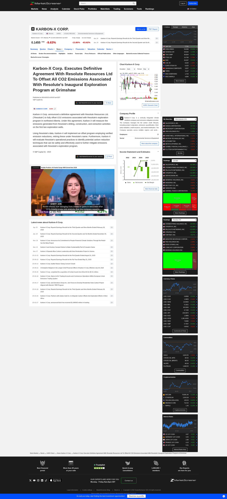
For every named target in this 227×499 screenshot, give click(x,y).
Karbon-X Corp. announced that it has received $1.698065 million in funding (64, 302)
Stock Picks (79, 9)
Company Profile (127, 114)
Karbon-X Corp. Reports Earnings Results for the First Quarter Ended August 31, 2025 (67, 255)
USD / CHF (167, 326)
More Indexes (180, 81)
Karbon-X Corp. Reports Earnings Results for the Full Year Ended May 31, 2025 (65, 259)
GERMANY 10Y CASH (172, 437)
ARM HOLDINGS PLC (172, 131)
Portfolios (92, 9)
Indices (167, 27)
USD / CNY (167, 310)
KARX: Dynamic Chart (150, 105)
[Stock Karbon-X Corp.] (54, 109)
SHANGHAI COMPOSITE (173, 68)
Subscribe (192, 3)
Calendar (66, 9)
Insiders (70, 53)
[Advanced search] (133, 3)
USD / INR (167, 307)
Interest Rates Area (180, 449)
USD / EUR (167, 296)
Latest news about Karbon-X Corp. (47, 222)
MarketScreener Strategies (40, 57)
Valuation (91, 49)
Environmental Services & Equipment (147, 138)
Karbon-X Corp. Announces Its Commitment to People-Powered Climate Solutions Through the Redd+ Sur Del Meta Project (73, 242)
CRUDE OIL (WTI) (169, 358)
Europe (175, 27)
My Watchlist (168, 119)
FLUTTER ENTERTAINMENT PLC (176, 149)
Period (139, 69)
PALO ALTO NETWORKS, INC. (175, 170)
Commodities (168, 337)
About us (117, 490)
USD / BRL (167, 305)
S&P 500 (168, 46)
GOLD (166, 355)
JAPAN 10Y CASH (171, 440)
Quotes (43, 49)
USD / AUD (167, 316)
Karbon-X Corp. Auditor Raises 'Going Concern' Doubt (57, 264)
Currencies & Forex (180, 331)
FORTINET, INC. (170, 235)
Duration (122, 69)
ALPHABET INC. (170, 141)
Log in (183, 3)
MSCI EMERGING (171, 74)
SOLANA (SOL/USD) (172, 400)
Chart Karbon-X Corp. (130, 64)
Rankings (149, 9)
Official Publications (104, 53)
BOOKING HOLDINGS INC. (174, 250)
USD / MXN (167, 302)
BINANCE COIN (170, 403)
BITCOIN (168, 395)
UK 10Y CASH (170, 445)
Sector (109, 49)
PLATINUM (167, 366)
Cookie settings (87, 490)
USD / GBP (167, 324)
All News (34, 53)
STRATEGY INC (170, 232)
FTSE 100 (168, 57)
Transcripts (79, 53)
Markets (34, 9)
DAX (166, 60)
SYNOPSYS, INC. (171, 173)
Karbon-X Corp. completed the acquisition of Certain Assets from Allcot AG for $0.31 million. (69, 272)
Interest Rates (168, 417)
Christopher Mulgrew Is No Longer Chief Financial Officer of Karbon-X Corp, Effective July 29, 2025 (72, 268)
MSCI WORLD (170, 76)
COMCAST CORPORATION (174, 247)
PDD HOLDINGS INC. (172, 242)
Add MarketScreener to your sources (90, 103)
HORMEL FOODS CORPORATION (176, 191)
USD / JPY (167, 313)
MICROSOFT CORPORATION (175, 129)
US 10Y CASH (170, 434)
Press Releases (90, 53)
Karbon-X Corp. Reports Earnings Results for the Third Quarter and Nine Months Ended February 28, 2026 (126, 38)
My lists (180, 153)
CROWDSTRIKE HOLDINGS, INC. (176, 167)
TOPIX (167, 71)
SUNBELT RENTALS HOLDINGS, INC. (177, 146)
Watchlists (105, 9)
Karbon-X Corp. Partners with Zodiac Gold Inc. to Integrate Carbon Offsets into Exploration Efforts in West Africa (73, 297)
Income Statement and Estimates (135, 152)
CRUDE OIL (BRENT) (170, 360)
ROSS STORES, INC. (172, 244)
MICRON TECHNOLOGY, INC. (175, 138)
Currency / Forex (169, 279)
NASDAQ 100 (169, 52)
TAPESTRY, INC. (170, 188)
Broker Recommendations (48, 53)
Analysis (54, 9)
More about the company (149, 143)
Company (68, 49)
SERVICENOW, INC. (172, 175)
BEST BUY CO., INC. (172, 185)
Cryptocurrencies (169, 377)
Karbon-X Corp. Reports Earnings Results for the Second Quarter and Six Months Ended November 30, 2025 (126, 42)
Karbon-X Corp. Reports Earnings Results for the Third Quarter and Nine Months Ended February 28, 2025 (72, 290)
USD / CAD (167, 299)
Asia (193, 27)
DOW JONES (169, 49)
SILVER (166, 363)
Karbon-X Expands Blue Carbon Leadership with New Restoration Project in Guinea (67, 251)
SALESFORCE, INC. (172, 123)
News (44, 9)
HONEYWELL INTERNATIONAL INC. (177, 136)
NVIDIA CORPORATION (173, 126)
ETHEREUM (169, 397)
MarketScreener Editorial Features (137, 53)
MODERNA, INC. (170, 183)
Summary (34, 49)
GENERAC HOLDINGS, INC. (174, 180)
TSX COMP (169, 54)
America (184, 27)
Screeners (128, 9)
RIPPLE (167, 406)
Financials (80, 49)
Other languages (118, 53)
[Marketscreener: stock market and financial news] (45, 3)
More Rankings (180, 213)
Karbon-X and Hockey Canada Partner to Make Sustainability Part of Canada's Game (67, 247)
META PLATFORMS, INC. (173, 144)
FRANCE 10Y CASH (172, 442)
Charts (50, 49)
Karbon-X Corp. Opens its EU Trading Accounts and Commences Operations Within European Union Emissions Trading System (72, 277)
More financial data (151, 189)
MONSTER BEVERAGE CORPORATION (177, 239)
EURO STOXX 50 (171, 65)
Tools (139, 9)
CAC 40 (167, 63)
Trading (116, 9)
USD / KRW (167, 318)
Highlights (62, 53)
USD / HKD (167, 321)
